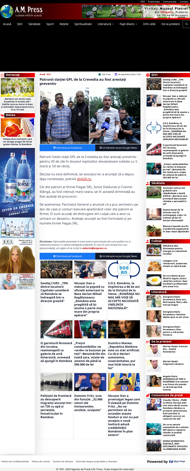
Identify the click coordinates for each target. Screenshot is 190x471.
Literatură (104, 24)
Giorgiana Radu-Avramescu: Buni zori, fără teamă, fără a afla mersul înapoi (175, 300)
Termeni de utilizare (63, 461)
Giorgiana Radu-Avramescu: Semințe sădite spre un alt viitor (176, 314)
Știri (19, 24)
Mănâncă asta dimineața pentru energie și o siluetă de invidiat (175, 249)
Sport (50, 24)
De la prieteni (171, 24)
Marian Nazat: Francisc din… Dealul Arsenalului (175, 349)
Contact (184, 1)
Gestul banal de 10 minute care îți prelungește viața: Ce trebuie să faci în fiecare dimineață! (174, 215)
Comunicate (169, 1)
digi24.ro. (84, 179)
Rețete (64, 24)
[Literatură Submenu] (114, 24)
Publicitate (154, 1)
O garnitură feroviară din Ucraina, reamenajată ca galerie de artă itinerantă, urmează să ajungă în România (56, 352)
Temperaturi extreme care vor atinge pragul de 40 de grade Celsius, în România (17, 142)
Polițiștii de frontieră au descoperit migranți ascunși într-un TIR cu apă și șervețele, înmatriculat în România (56, 406)
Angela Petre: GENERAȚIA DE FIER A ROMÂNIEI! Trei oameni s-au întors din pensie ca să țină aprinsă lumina (175, 383)
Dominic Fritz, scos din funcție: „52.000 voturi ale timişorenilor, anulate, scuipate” (88, 403)
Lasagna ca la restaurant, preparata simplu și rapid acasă (175, 263)
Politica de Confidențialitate (15, 461)
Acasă (7, 24)
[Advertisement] (95, 51)
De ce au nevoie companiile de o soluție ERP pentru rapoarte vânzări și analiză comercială (175, 429)
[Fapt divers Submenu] (137, 24)
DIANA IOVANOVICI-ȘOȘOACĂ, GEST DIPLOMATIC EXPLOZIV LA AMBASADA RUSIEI (175, 445)
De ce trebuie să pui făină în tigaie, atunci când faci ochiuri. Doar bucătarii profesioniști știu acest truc (175, 281)
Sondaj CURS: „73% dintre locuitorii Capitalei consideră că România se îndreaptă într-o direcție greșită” (55, 292)
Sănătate (34, 24)
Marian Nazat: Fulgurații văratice (173, 362)
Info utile (149, 24)
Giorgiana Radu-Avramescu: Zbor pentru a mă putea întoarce (173, 330)
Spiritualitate (83, 24)
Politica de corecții (41, 461)
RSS (143, 1)
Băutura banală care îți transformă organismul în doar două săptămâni (176, 229)
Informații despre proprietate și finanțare (96, 461)
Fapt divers (127, 24)
